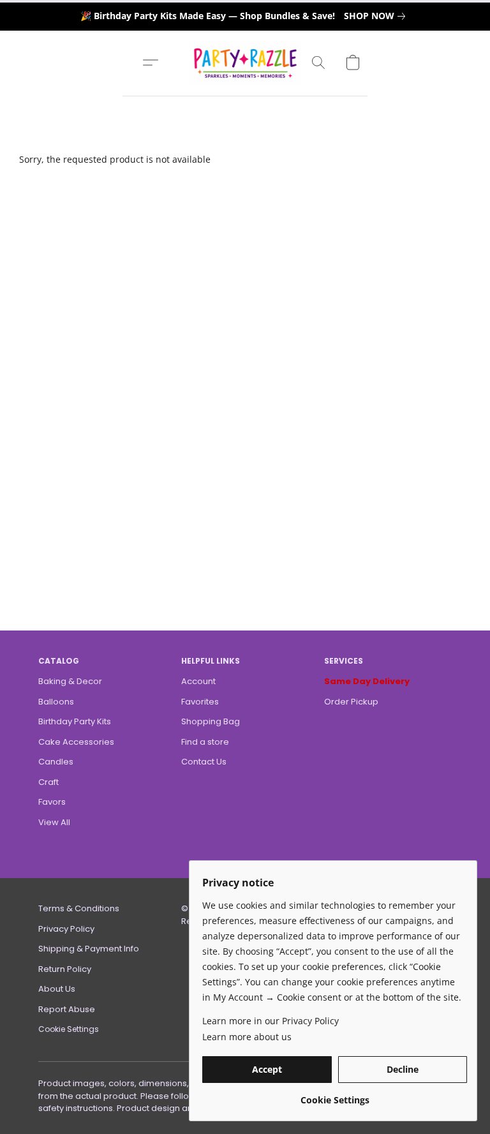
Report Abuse (66, 1009)
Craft (48, 782)
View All (54, 822)
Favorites (200, 702)
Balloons (56, 702)
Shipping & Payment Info (88, 949)
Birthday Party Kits (74, 721)
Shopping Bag (210, 721)
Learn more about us (247, 1037)
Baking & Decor (70, 681)
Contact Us (203, 762)
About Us (56, 989)
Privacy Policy (66, 929)
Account (198, 681)
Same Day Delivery (367, 681)
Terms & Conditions (78, 908)
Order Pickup (351, 702)
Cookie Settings (68, 1029)
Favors (52, 802)
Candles (55, 762)
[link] (377, 16)
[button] (245, 62)
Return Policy (64, 969)
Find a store (205, 742)
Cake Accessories (76, 742)
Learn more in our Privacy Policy (270, 1021)
